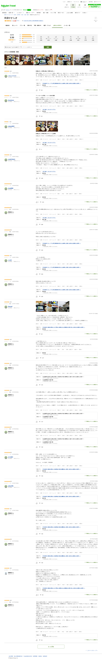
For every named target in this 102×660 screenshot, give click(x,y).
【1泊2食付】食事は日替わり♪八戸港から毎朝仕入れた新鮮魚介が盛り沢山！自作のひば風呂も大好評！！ (63, 327)
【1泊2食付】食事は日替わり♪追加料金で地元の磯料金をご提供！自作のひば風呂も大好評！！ (61, 469)
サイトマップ (76, 1)
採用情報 (35, 656)
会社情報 (11, 656)
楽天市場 (90, 1)
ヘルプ (64, 1)
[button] (11, 59)
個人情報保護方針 (18, 656)
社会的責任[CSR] (28, 656)
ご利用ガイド (69, 1)
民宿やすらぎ (10, 17)
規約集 (40, 656)
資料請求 (45, 656)
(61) (57, 25)
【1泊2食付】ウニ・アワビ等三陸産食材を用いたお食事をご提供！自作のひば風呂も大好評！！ (61, 83)
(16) (37, 25)
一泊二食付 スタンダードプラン (49, 109)
